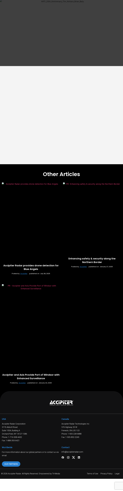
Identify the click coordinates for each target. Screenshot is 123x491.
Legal (117, 473)
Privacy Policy (106, 473)
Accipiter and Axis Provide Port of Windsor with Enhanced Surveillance (31, 376)
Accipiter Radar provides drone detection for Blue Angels (31, 267)
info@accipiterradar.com (72, 452)
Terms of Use (92, 473)
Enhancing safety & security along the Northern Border (92, 260)
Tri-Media (56, 473)
